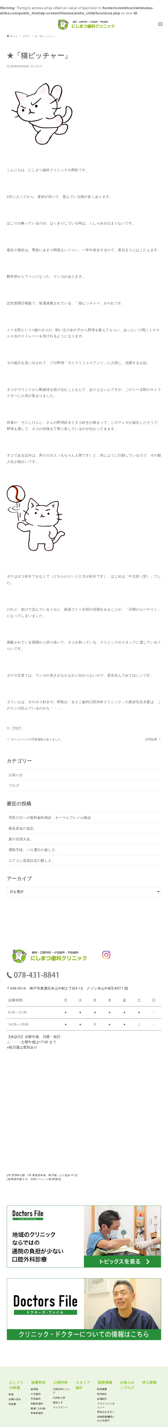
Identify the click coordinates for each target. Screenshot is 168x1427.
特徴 (11, 1394)
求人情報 (149, 1382)
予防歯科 (36, 1398)
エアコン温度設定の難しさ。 (32, 860)
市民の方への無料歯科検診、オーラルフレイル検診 (50, 817)
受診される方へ (106, 1411)
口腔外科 (61, 1382)
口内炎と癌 (59, 1397)
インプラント (60, 1407)
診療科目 (39, 1382)
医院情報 (105, 1382)
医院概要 (102, 1389)
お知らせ (16, 774)
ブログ (38, 66)
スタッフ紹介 (83, 1385)
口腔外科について (61, 1390)
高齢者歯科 (37, 1403)
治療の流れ (15, 1399)
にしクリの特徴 (16, 1385)
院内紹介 (102, 1393)
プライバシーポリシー (106, 1405)
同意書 (12, 1404)
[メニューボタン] (160, 24)
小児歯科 (36, 1393)
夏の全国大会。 (21, 838)
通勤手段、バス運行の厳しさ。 (34, 849)
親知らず (58, 1402)
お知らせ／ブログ (127, 1385)
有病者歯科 (37, 1413)
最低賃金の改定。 (23, 828)
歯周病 (34, 1389)
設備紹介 (102, 1398)
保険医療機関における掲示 (106, 1418)
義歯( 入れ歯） (39, 1408)
